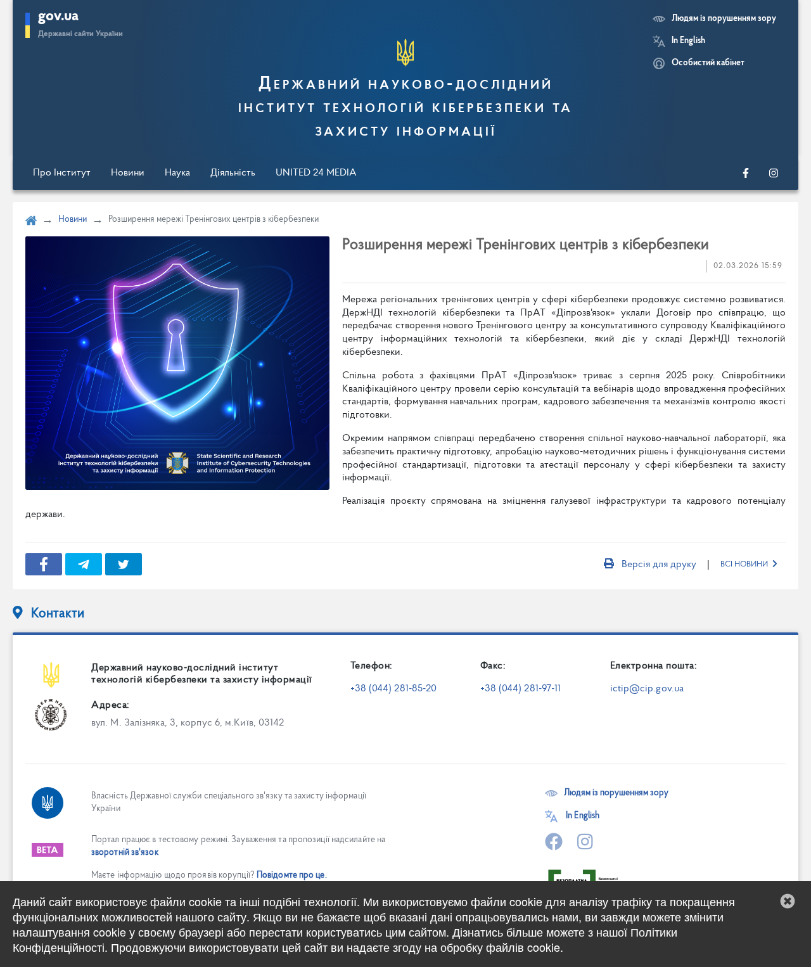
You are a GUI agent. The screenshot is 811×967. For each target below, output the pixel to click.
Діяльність (232, 173)
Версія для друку (659, 565)
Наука (177, 173)
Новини (127, 173)
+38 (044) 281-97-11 (520, 689)
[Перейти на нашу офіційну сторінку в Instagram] (773, 173)
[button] (787, 901)
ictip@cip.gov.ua (647, 689)
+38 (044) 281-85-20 (393, 689)
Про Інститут (62, 173)
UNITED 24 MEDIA (316, 173)
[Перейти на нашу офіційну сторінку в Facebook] (745, 173)
